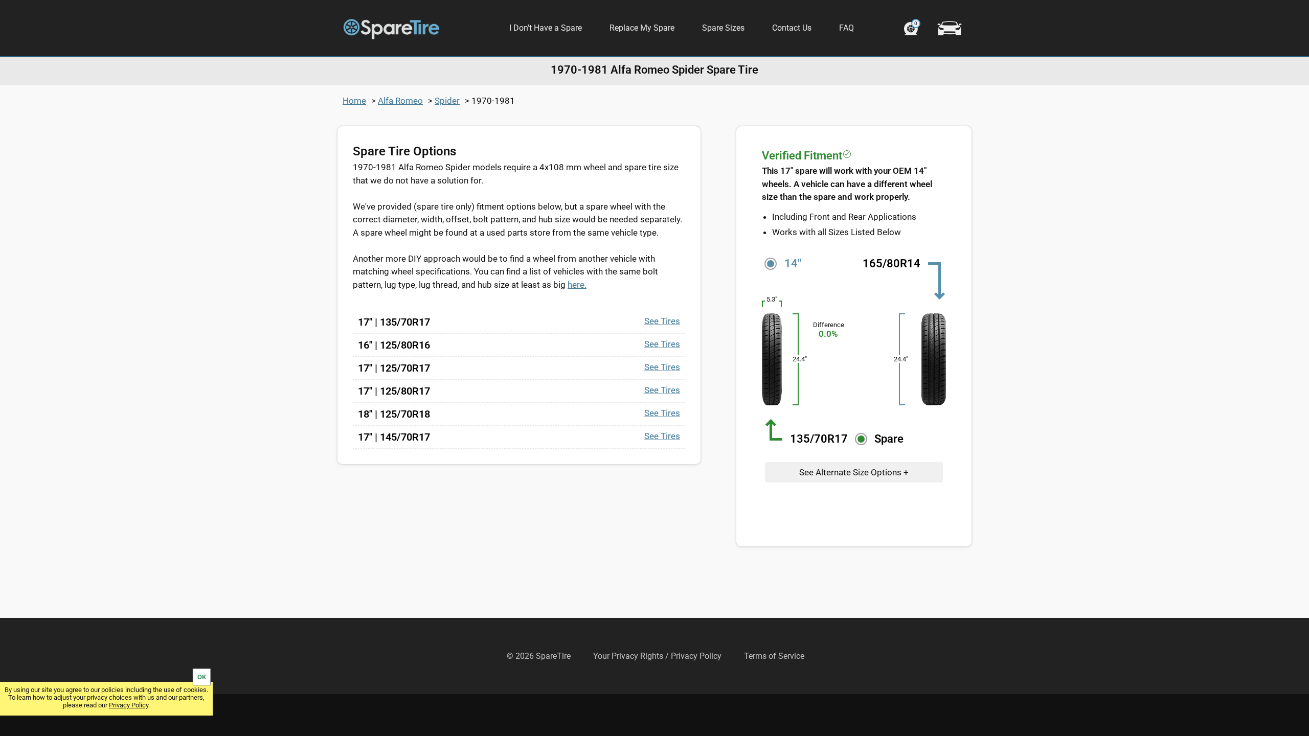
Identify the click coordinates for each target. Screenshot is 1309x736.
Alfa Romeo (400, 101)
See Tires (662, 321)
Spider (447, 101)
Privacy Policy (128, 705)
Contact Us (791, 28)
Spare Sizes (723, 28)
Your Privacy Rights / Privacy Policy (657, 656)
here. (577, 285)
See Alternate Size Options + (854, 472)
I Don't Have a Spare (545, 28)
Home (354, 101)
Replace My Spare (642, 28)
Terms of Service (774, 656)
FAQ (846, 28)
